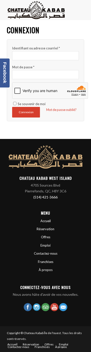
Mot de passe (23, 67)
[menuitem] (12, 344)
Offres (45, 237)
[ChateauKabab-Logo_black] (38, 10)
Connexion (26, 112)
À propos (46, 270)
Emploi (45, 245)
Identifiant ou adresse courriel (36, 48)
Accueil (45, 221)
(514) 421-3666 (45, 197)
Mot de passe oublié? (61, 110)
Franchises (45, 262)
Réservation (45, 229)
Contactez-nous (45, 253)
